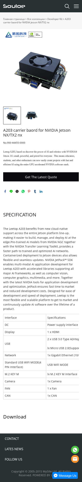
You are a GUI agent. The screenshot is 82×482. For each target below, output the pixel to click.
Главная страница (14, 19)
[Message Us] (65, 478)
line (11, 191)
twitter (17, 191)
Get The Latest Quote (41, 177)
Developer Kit (54, 19)
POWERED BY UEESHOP (48, 475)
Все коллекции (36, 19)
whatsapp (23, 191)
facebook (5, 191)
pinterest (29, 191)
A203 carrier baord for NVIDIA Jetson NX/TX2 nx (37, 20)
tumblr (35, 191)
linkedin (41, 191)
